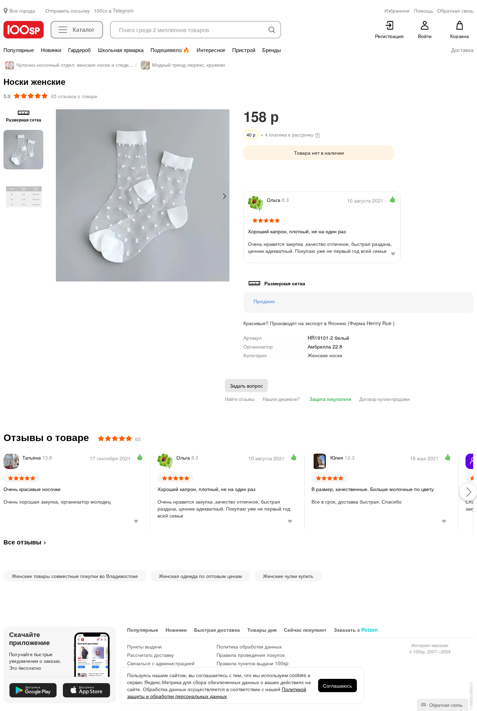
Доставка (462, 49)
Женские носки (325, 355)
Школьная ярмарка (121, 49)
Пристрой (243, 49)
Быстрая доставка (217, 629)
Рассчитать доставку (150, 654)
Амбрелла (325, 346)
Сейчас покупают (305, 629)
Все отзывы (22, 541)
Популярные (18, 49)
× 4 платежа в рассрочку (281, 134)
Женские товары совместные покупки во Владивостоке (75, 575)
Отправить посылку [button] (67, 10)
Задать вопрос (246, 385)
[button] (23, 149)
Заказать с (356, 629)
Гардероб (79, 49)
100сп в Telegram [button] (114, 10)
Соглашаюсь (337, 685)
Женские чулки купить (288, 575)
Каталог (84, 29)
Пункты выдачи (144, 646)
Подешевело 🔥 (170, 49)
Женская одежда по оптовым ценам (200, 575)
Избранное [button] (397, 10)
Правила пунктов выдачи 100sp (252, 663)
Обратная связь (445, 705)
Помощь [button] (423, 10)
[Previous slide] (61, 196)
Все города (22, 10)
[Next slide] (224, 196)
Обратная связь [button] (455, 10)
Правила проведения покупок (251, 654)
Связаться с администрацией (161, 663)
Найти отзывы (239, 399)
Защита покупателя (329, 399)
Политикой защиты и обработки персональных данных (216, 692)
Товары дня (262, 629)
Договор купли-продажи (384, 399)
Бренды (271, 49)
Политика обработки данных (249, 646)
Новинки (51, 49)
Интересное (211, 49)
